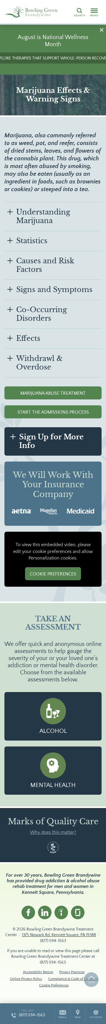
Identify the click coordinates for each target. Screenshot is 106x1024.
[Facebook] (28, 912)
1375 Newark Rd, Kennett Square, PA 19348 (59, 935)
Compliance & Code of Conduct (73, 979)
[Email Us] (62, 1013)
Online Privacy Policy (26, 979)
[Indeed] (61, 912)
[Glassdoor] (78, 912)
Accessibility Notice (38, 972)
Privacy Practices (72, 972)
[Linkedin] (45, 912)
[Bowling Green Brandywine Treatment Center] (30, 12)
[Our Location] (77, 1013)
